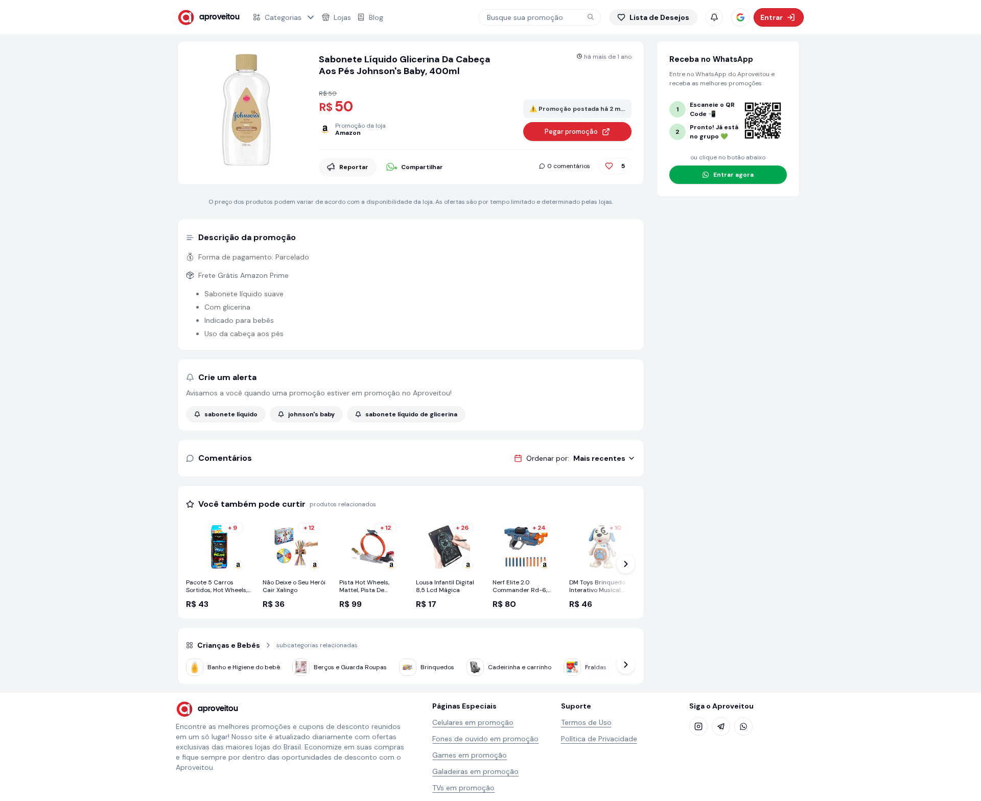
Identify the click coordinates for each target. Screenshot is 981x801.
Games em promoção (469, 755)
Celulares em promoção (472, 722)
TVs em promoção (463, 787)
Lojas (342, 17)
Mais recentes (599, 458)
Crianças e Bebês (228, 645)
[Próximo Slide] (626, 564)
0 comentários (568, 166)
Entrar (771, 17)
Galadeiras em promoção (475, 771)
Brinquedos (437, 667)
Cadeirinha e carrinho (519, 667)
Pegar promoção (571, 131)
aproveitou (219, 17)
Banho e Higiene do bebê (243, 667)
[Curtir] (609, 166)
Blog (376, 17)
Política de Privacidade (599, 738)
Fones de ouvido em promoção (485, 738)
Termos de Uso (586, 722)
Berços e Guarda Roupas (350, 667)
